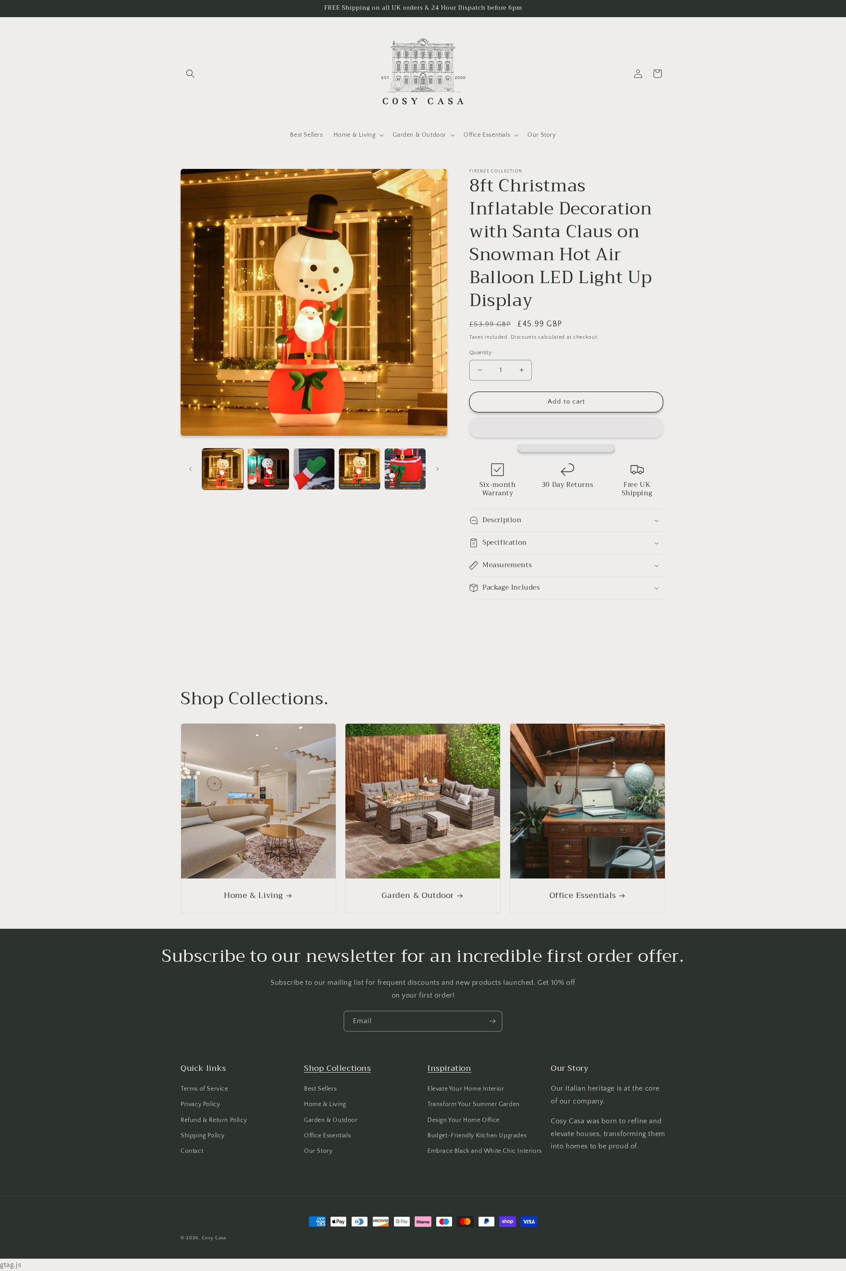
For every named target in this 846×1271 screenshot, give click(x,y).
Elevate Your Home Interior (466, 1088)
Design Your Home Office (463, 1120)
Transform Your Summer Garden (473, 1104)
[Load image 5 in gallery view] (405, 469)
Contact (192, 1151)
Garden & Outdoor (418, 895)
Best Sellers (320, 1088)
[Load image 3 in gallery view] (313, 469)
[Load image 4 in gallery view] (359, 469)
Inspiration (449, 1068)
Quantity (480, 352)
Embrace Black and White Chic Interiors (484, 1151)
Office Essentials (582, 895)
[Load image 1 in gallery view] (222, 469)
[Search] (190, 73)
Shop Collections (337, 1068)
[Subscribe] (492, 1021)
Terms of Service (204, 1088)
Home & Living (253, 895)
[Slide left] (190, 468)
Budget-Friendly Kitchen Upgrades (477, 1135)
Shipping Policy (203, 1135)
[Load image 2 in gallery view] (268, 469)
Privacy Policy (200, 1104)
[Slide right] (437, 468)
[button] (566, 427)
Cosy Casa (214, 1238)
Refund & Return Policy (214, 1120)
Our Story (318, 1151)
